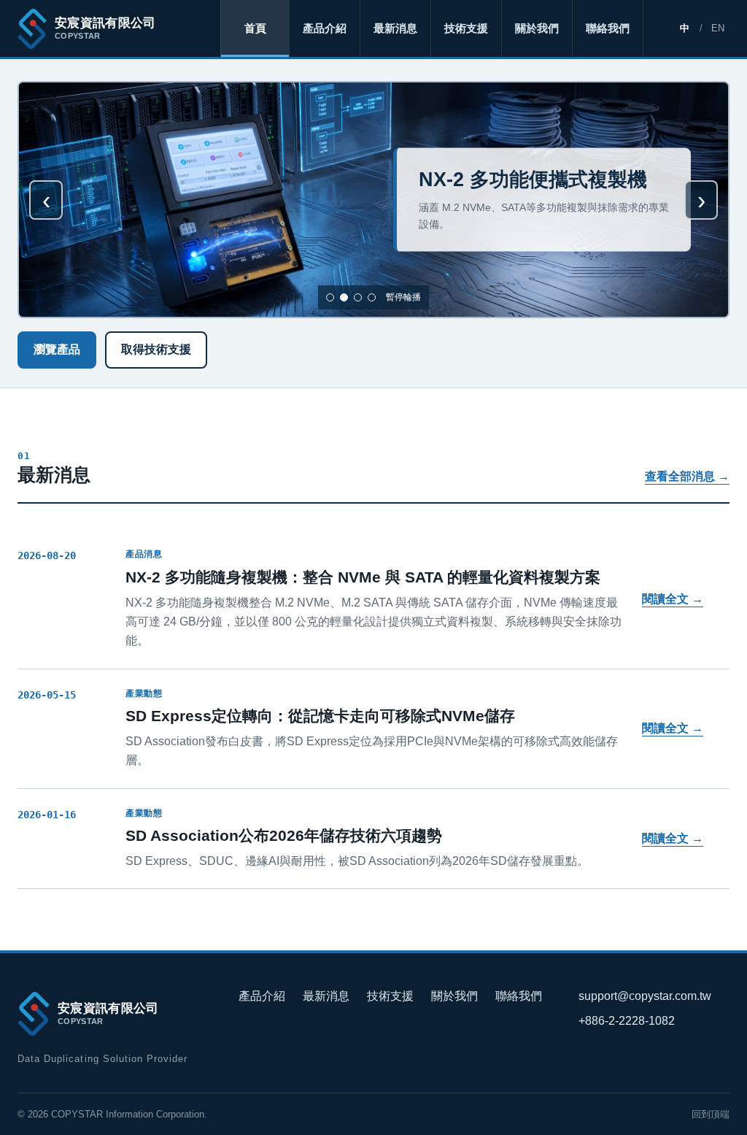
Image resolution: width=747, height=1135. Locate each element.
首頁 (255, 28)
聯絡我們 (608, 28)
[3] (358, 297)
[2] (344, 297)
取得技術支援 (156, 349)
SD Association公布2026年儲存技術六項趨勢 (283, 835)
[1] (330, 297)
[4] (372, 297)
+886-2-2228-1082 (626, 1021)
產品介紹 (325, 28)
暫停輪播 (403, 297)
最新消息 (395, 28)
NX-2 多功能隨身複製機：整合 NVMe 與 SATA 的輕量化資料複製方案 (362, 577)
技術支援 (466, 28)
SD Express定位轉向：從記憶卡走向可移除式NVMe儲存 (320, 715)
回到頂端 (710, 1114)
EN (717, 28)
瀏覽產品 (57, 349)
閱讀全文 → (672, 599)
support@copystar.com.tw (644, 996)
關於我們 (537, 28)
